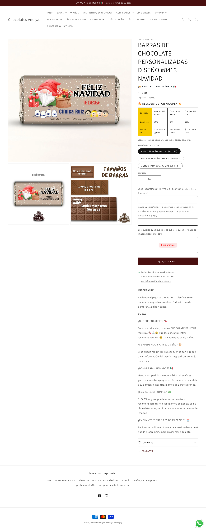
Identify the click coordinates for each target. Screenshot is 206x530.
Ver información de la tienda (156, 281)
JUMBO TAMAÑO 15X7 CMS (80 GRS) (160, 165)
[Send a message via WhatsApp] (199, 523)
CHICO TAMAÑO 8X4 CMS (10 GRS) (159, 151)
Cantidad (142, 173)
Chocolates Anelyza (97, 523)
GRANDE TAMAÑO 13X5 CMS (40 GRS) (161, 158)
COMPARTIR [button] (148, 451)
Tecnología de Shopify (113, 523)
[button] (61, 12)
